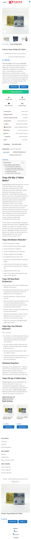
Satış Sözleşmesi (6, 447)
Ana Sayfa (5, 44)
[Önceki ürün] (3, 46)
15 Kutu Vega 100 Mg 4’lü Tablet (7, 417)
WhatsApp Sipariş (16, 92)
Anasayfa (4, 441)
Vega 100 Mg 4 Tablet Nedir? (12, 165)
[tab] (6, 152)
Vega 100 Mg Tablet (16, 44)
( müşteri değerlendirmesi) (16, 56)
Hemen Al (24, 86)
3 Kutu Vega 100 (6, 467)
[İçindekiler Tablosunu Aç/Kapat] (22, 162)
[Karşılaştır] (3, 525)
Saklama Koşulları (11, 171)
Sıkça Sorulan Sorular (7, 460)
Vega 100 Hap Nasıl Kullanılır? (15, 168)
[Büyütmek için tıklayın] (4, 31)
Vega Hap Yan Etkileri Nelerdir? (15, 169)
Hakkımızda (5, 457)
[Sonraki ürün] (6, 46)
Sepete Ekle (14, 86)
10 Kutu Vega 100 (6, 472)
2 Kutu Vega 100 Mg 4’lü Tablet (22, 417)
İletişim (3, 454)
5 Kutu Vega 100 (6, 470)
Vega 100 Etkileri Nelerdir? (13, 166)
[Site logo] (15, 2)
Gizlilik (3, 444)
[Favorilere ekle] (7, 525)
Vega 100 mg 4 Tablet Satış (13, 173)
